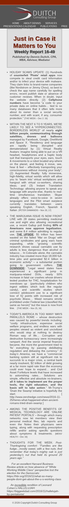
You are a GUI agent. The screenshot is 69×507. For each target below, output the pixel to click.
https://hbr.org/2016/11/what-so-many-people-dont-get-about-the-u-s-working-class (34, 478)
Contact (39, 29)
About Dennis (32, 23)
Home (15, 23)
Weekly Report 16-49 (34, 51)
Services (51, 23)
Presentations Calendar (19, 26)
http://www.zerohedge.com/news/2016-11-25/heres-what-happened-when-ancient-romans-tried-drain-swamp (35, 400)
